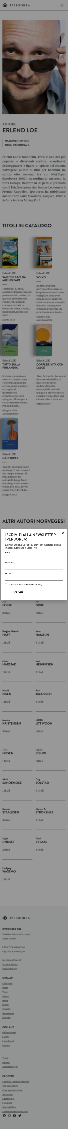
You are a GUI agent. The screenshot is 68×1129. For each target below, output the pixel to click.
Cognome (9, 563)
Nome (7, 553)
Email (8, 574)
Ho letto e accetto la (25, 584)
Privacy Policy (35, 584)
